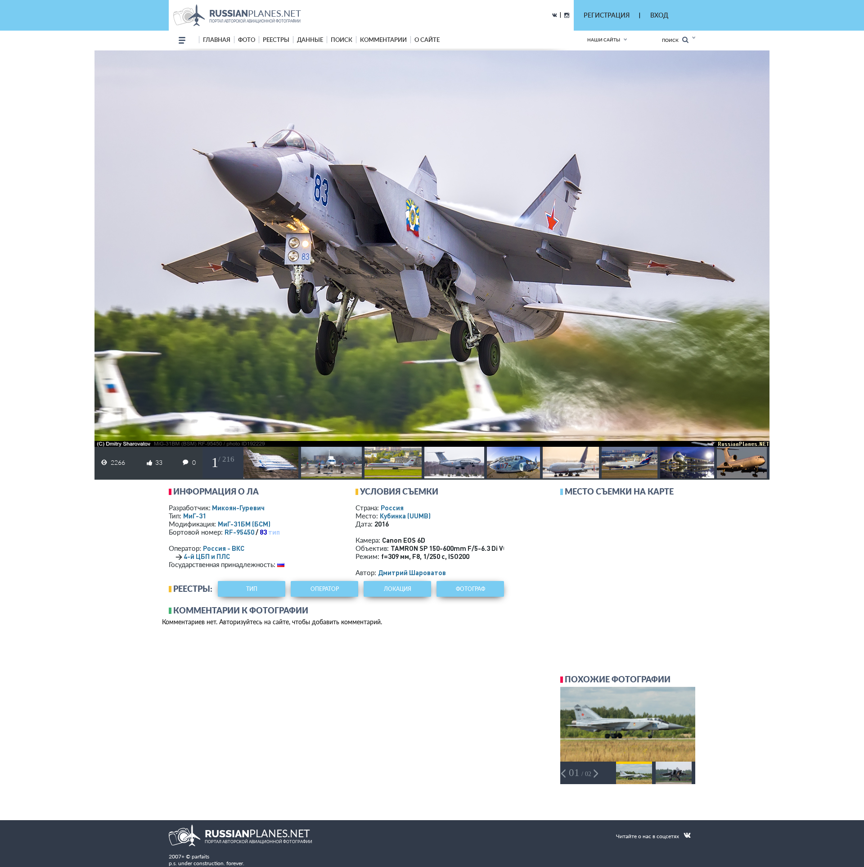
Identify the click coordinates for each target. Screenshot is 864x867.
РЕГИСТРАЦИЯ (607, 15)
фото (246, 39)
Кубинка (405, 516)
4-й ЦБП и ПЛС (207, 556)
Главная (216, 39)
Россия (392, 508)
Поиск (672, 40)
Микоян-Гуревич (238, 508)
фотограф (470, 589)
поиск (341, 39)
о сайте (427, 39)
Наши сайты (603, 39)
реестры (276, 39)
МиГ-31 (194, 516)
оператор (324, 589)
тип (274, 532)
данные (310, 39)
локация (397, 589)
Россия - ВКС (223, 548)
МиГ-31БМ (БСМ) (244, 524)
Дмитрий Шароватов (412, 572)
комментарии (383, 39)
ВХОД (659, 15)
